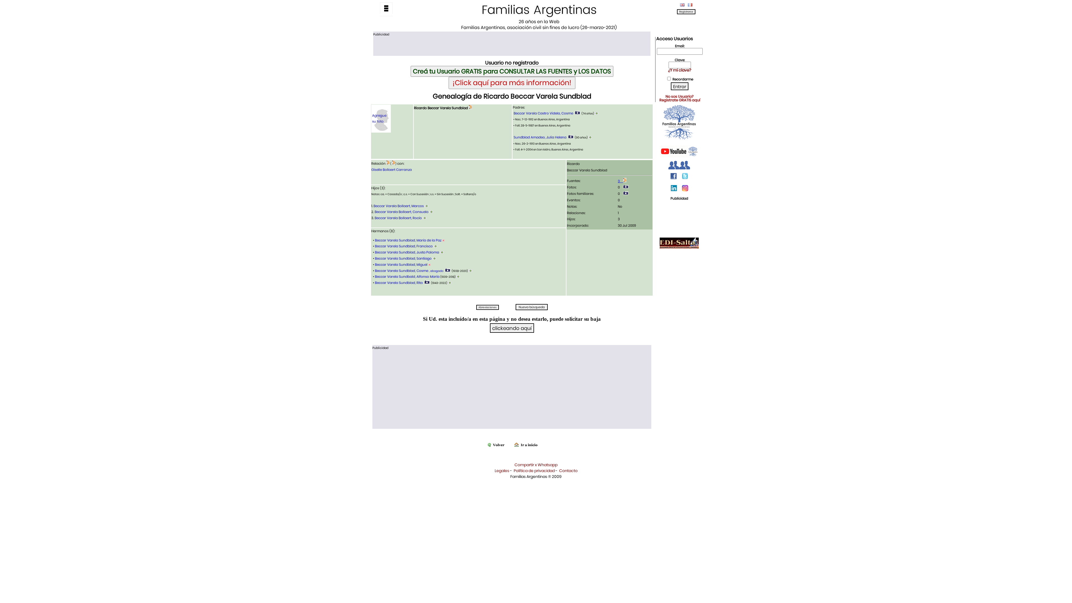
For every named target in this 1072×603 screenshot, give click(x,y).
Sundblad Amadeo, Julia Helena (540, 137)
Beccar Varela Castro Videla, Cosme (543, 113)
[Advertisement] (511, 45)
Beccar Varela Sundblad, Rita (398, 282)
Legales (502, 470)
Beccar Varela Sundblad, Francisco (404, 246)
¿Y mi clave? (679, 70)
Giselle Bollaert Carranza (391, 169)
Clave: (680, 60)
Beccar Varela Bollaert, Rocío (398, 218)
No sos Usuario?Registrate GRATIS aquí (679, 98)
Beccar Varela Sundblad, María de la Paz (408, 240)
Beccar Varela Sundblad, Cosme (408, 270)
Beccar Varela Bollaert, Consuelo (402, 211)
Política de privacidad (534, 470)
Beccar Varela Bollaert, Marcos (399, 206)
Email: (680, 46)
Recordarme (683, 79)
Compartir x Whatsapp (536, 465)
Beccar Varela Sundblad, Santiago (403, 258)
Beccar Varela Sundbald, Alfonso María (407, 276)
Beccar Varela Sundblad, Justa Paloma (407, 252)
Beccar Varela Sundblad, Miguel (401, 264)
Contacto (568, 470)
